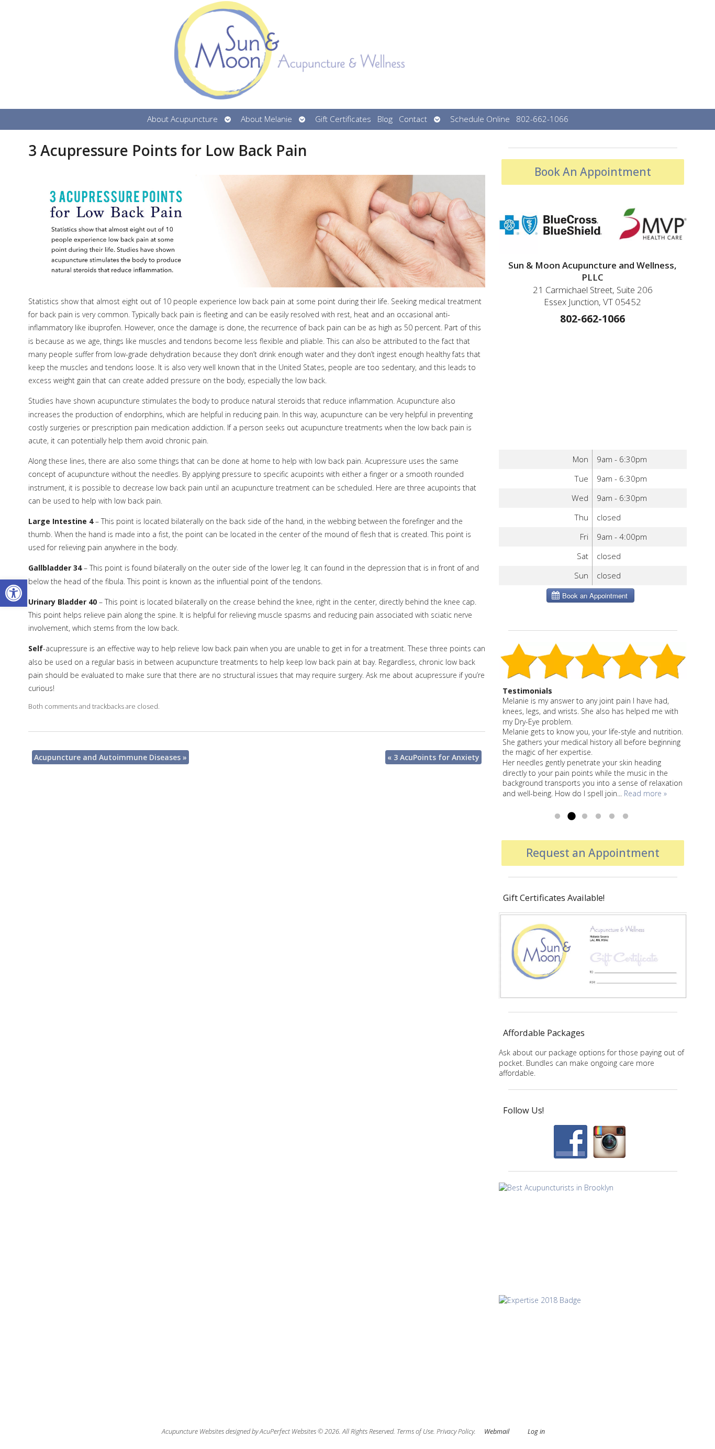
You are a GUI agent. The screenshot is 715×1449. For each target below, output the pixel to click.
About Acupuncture (182, 119)
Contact (413, 119)
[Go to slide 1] (557, 816)
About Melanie (266, 119)
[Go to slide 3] (584, 816)
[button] (13, 593)
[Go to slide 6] (625, 816)
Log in (536, 1431)
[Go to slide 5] (612, 816)
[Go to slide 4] (598, 816)
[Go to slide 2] (571, 816)
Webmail (496, 1431)
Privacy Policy (455, 1431)
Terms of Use (415, 1431)
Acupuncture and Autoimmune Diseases (110, 757)
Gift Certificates (343, 119)
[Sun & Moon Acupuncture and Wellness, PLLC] (357, 54)
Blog (385, 119)
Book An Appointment (592, 171)
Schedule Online (480, 119)
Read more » (645, 793)
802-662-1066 (542, 119)
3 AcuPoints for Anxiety (433, 757)
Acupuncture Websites (193, 1431)
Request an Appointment (593, 852)
